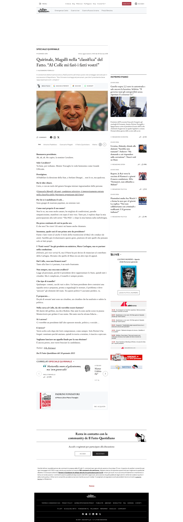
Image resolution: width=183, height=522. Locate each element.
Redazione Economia (119, 137)
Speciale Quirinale (47, 49)
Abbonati (126, 4)
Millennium (79, 3)
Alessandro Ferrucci (45, 70)
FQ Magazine (88, 3)
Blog (73, 3)
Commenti (42, 137)
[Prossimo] (105, 373)
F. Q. (97, 380)
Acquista (99, 406)
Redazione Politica (119, 189)
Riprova (91, 486)
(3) (146, 137)
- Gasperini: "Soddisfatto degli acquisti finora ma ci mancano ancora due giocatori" (128, 325)
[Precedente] (39, 373)
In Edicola (68, 3)
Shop (94, 3)
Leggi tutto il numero (128, 293)
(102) (145, 164)
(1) (146, 189)
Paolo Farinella (49, 374)
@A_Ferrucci (50, 348)
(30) (50, 377)
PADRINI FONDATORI (67, 394)
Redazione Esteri (118, 164)
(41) (145, 216)
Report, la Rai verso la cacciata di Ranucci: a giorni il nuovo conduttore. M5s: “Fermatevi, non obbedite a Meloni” (123, 179)
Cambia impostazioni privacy (84, 503)
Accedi (83, 454)
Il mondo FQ (100, 4)
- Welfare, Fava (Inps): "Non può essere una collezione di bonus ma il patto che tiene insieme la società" (126, 337)
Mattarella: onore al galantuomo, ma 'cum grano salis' (64, 368)
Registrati (100, 454)
